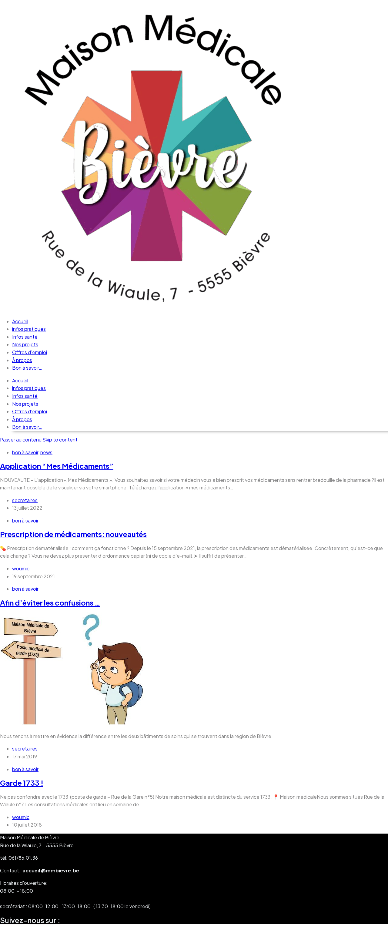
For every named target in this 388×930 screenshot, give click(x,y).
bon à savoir (25, 452)
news (46, 452)
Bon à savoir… (27, 367)
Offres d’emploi (29, 352)
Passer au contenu (21, 439)
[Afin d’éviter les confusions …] (76, 723)
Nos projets (25, 344)
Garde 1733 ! (21, 782)
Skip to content (60, 439)
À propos (22, 360)
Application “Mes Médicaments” (56, 465)
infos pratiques (29, 329)
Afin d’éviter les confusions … (50, 602)
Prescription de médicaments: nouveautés (73, 534)
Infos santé (25, 337)
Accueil (20, 321)
